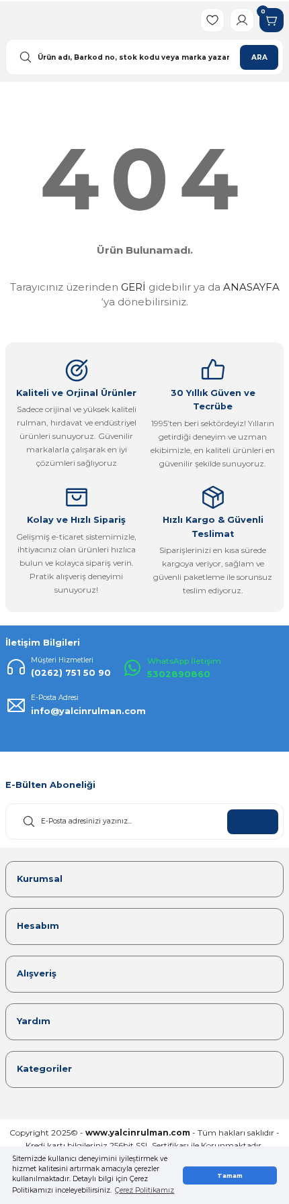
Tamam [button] (230, 1175)
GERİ (133, 287)
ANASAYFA (251, 287)
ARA (259, 57)
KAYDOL (253, 821)
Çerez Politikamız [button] (144, 1190)
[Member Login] (242, 20)
